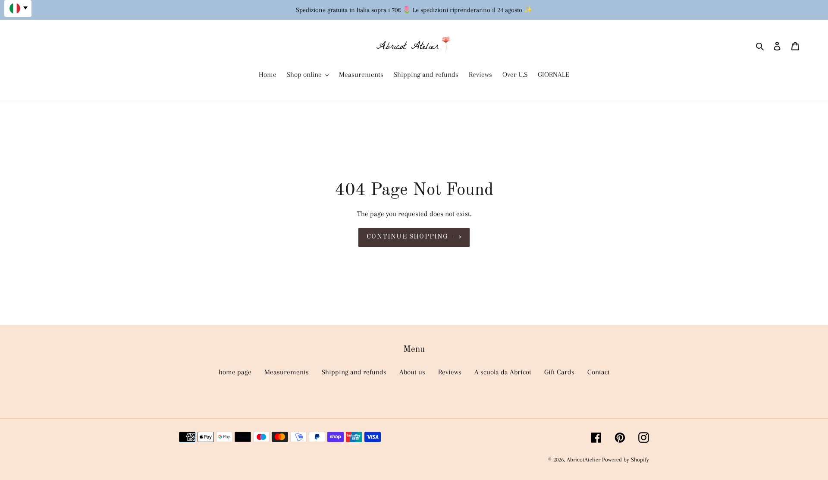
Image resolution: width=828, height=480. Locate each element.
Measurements (286, 372)
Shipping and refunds (354, 372)
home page (235, 372)
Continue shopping (407, 237)
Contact (598, 372)
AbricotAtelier (584, 459)
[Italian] (17, 8)
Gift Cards (559, 372)
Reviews (449, 372)
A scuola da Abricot (502, 372)
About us (412, 372)
